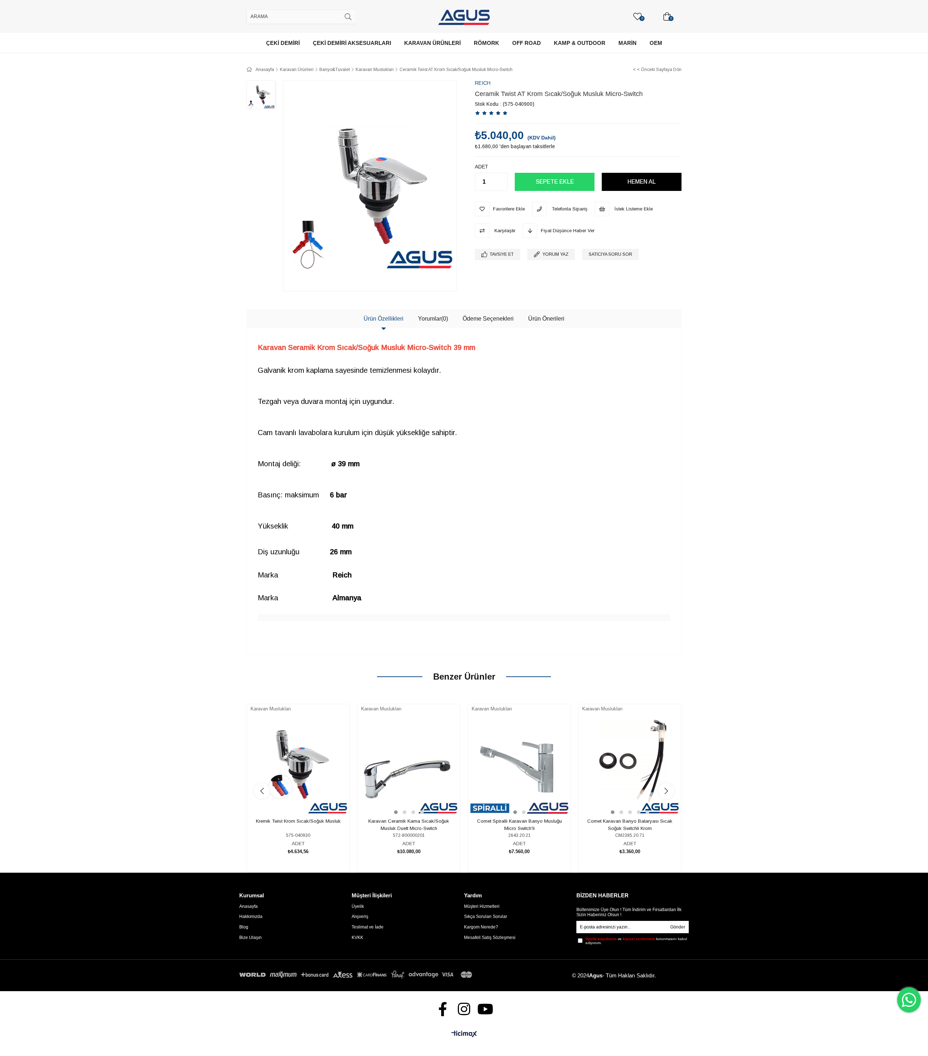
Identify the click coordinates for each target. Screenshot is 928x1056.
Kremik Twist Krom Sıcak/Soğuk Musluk (298, 821)
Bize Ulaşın (250, 937)
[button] (396, 812)
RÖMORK (486, 43)
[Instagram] (464, 1009)
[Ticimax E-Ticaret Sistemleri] (464, 1034)
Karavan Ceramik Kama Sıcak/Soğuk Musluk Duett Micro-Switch (408, 824)
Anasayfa (248, 906)
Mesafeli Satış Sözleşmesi (489, 937)
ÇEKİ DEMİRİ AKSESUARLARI (352, 43)
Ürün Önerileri (546, 319)
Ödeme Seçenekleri (488, 319)
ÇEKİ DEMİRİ (283, 43)
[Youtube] (485, 1009)
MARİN (627, 43)
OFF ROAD (526, 43)
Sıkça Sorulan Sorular (485, 916)
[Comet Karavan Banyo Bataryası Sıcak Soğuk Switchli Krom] (630, 764)
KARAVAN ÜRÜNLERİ (432, 43)
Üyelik (358, 906)
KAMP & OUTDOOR (579, 43)
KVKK (357, 937)
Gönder (677, 927)
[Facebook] (442, 1009)
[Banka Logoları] (357, 975)
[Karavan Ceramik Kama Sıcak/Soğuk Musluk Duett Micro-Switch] (408, 764)
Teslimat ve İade (368, 927)
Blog (243, 927)
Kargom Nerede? (481, 927)
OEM (656, 43)
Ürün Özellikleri (383, 319)
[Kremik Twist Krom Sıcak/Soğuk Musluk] (298, 764)
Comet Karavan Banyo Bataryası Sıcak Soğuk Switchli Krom (629, 824)
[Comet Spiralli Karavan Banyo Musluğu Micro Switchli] (519, 764)
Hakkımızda (250, 916)
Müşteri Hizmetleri (482, 906)
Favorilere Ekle (290, 793)
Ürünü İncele (306, 793)
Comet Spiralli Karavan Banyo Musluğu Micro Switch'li (519, 824)
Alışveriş (360, 916)
